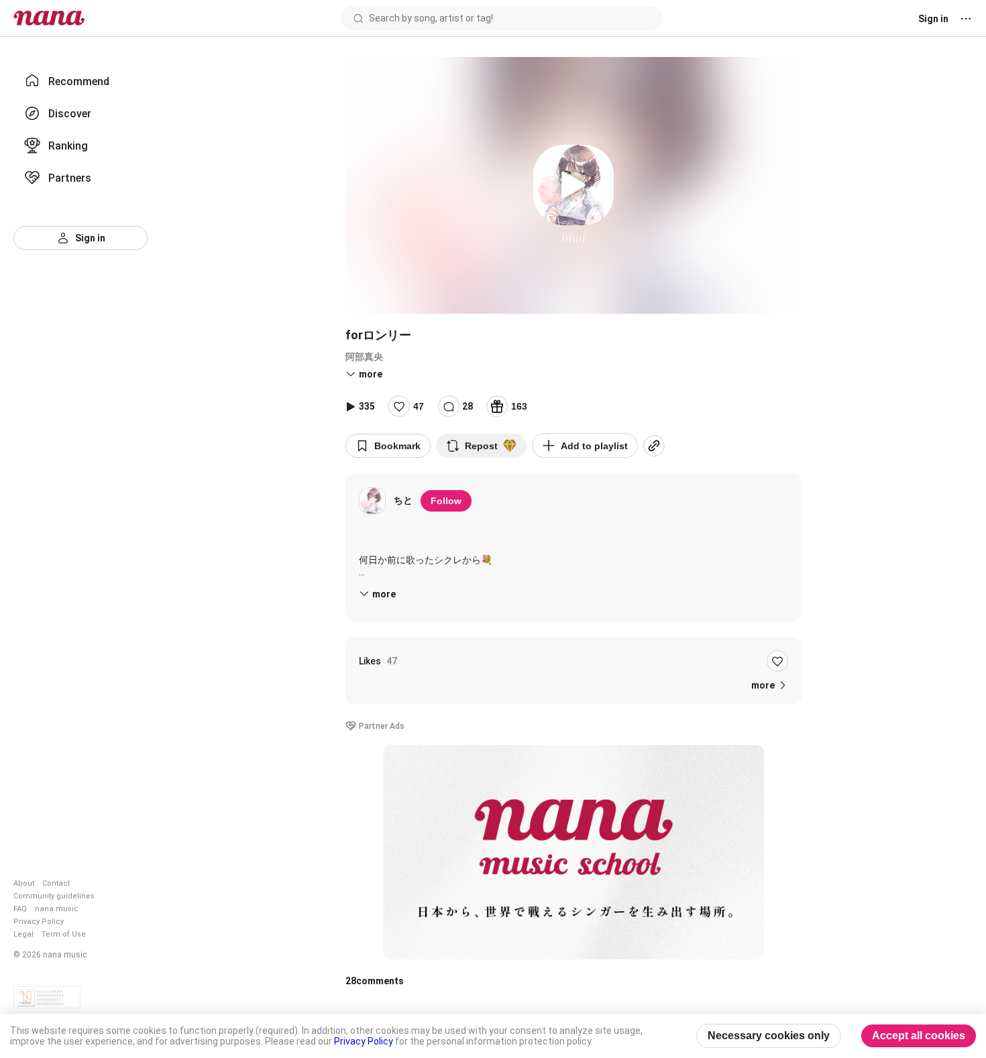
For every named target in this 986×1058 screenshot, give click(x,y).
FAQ (20, 908)
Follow (446, 500)
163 (519, 406)
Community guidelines (54, 896)
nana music (56, 908)
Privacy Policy (38, 921)
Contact (56, 883)
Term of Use (64, 934)
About (23, 883)
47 (418, 406)
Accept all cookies (918, 1035)
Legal (23, 934)
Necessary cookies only (769, 1035)
